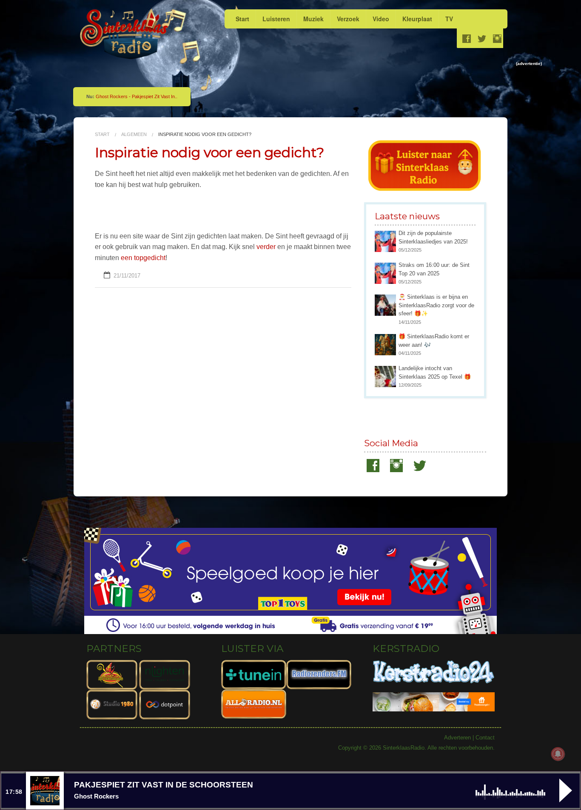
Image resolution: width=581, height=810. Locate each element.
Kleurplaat (417, 18)
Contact (485, 737)
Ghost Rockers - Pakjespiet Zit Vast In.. (136, 96)
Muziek (313, 18)
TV (449, 18)
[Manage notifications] (558, 754)
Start (242, 18)
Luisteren (276, 18)
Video (381, 18)
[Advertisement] (352, 87)
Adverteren (457, 737)
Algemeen (134, 134)
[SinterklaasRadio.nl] (128, 34)
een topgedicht (143, 257)
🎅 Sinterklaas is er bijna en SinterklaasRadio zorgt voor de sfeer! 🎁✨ (436, 305)
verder (266, 246)
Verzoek (348, 18)
